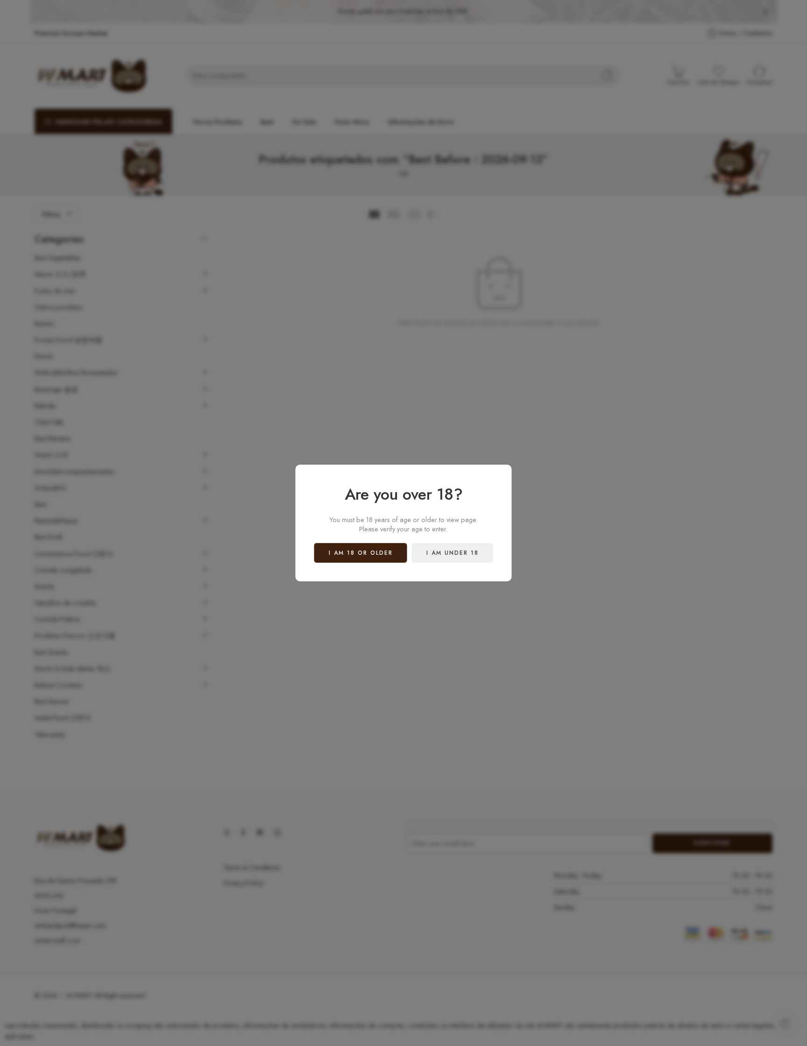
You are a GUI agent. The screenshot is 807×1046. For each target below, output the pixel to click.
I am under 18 (452, 553)
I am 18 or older (361, 553)
